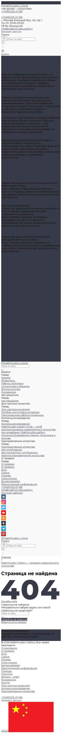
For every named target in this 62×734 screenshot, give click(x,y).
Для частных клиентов (15, 169)
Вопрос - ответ (10, 676)
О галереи (7, 259)
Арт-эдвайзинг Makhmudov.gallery (23, 319)
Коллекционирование (15, 172)
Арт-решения (10, 299)
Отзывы (6, 268)
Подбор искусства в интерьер (20, 305)
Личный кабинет (12, 493)
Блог (4, 262)
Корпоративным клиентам (18, 174)
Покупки (6, 674)
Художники (8, 296)
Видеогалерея (10, 273)
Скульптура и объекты (15, 65)
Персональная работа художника (22, 308)
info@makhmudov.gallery (17, 28)
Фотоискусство (10, 68)
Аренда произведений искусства (22, 337)
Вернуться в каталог (14, 622)
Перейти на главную (14, 619)
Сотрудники (9, 270)
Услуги (5, 682)
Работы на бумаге (12, 63)
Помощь (6, 671)
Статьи (5, 265)
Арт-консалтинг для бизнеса (19, 334)
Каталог (6, 282)
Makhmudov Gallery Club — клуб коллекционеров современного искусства (28, 315)
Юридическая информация (19, 276)
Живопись (8, 60)
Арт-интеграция (11, 331)
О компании (9, 648)
